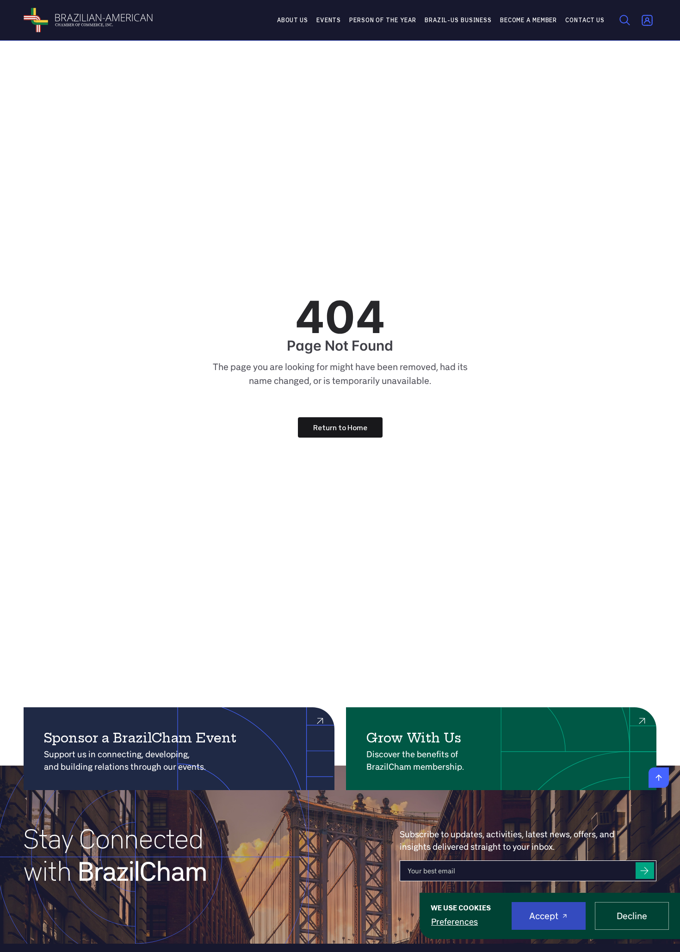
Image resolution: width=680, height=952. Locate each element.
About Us (292, 20)
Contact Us (585, 20)
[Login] (647, 20)
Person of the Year (382, 20)
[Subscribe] (645, 870)
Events (328, 20)
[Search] (625, 20)
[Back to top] (659, 777)
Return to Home (340, 427)
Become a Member (528, 20)
